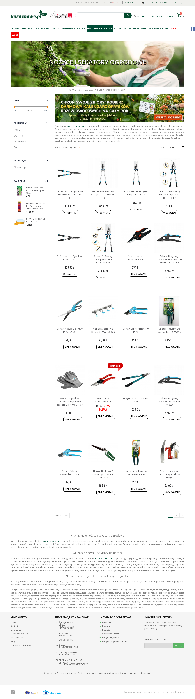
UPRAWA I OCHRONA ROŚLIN (24, 28)
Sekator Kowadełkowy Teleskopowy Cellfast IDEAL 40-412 (169, 194)
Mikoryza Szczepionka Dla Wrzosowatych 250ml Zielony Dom (35, 206)
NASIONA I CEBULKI (49, 28)
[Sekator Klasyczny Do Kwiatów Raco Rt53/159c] (169, 311)
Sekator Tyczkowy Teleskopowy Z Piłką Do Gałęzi (169, 474)
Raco (18, 147)
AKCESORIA (119, 28)
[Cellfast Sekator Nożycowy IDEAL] (136, 311)
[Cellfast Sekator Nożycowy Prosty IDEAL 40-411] (136, 173)
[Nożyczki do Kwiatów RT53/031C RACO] (136, 453)
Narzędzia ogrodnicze (99, 28)
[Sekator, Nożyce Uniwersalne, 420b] (103, 380)
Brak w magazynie (139, 273)
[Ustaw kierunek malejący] (79, 147)
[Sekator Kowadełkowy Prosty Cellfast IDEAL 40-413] (103, 173)
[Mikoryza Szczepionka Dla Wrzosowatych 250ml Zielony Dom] (19, 206)
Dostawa (106, 626)
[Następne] (182, 515)
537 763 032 (157, 16)
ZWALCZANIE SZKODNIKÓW (154, 28)
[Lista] (183, 147)
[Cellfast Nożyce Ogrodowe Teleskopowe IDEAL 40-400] (70, 173)
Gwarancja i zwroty (111, 633)
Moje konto (130, 3)
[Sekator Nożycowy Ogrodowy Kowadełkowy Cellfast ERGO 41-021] (169, 238)
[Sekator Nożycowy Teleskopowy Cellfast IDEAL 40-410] (103, 238)
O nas (13, 622)
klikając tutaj (145, 673)
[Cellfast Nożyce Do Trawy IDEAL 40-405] (70, 311)
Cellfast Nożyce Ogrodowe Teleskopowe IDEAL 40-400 (70, 194)
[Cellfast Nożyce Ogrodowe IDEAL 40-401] (70, 238)
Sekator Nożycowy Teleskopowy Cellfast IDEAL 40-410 (102, 259)
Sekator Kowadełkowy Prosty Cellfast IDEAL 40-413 (102, 194)
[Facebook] (13, 692)
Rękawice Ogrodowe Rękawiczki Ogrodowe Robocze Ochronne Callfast (69, 401)
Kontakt (170, 16)
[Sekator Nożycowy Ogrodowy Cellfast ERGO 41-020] (169, 380)
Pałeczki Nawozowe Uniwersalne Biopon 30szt (35, 190)
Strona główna (70, 90)
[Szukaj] (128, 15)
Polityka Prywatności (111, 637)
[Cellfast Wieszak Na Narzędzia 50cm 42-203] (103, 311)
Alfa (18, 130)
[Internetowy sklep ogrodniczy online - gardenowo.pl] (29, 14)
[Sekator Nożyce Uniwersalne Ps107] (136, 238)
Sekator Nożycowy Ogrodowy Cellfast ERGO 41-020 (169, 401)
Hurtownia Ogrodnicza (21, 645)
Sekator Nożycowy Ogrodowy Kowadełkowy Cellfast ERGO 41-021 (169, 259)
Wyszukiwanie (17, 637)
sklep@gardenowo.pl (69, 646)
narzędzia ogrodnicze (77, 126)
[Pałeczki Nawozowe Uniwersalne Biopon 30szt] (19, 191)
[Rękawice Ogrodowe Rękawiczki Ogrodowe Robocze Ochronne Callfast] (70, 380)
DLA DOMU (133, 28)
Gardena (109, 558)
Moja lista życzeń (158, 3)
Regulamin (107, 622)
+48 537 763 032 (66, 640)
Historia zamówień (19, 633)
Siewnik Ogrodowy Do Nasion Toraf (35, 220)
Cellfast (19, 135)
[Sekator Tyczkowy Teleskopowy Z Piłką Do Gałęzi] (169, 453)
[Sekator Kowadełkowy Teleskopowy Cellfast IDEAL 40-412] (169, 173)
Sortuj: (58, 148)
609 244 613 (117, 3)
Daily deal (143, 2)
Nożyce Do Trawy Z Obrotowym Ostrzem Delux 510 (102, 474)
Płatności (106, 629)
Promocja (21, 167)
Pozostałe (21, 141)
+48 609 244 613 (66, 635)
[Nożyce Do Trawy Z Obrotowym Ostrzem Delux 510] (103, 453)
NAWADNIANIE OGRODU (73, 28)
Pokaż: (164, 148)
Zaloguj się (176, 3)
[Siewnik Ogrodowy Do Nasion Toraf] (19, 222)
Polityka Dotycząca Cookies (114, 641)
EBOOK (15, 35)
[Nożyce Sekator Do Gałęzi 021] (136, 380)
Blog (173, 28)
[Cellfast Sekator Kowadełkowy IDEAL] (70, 453)
